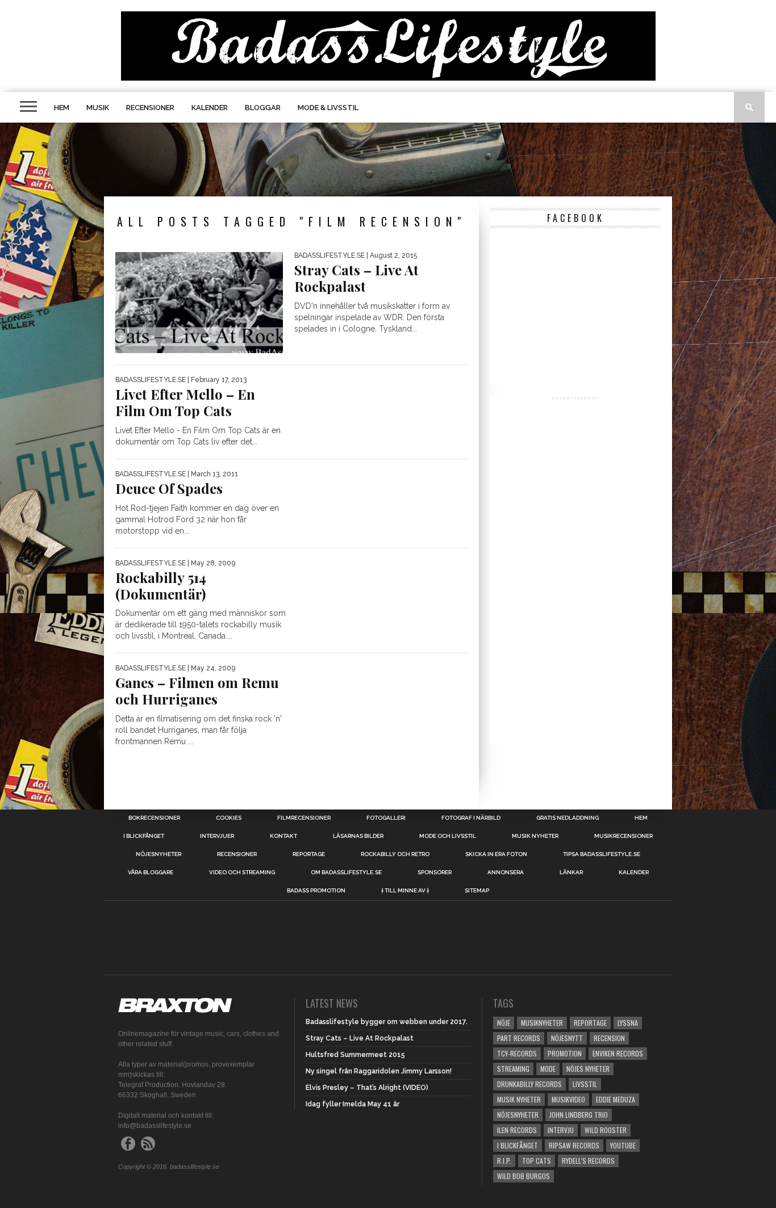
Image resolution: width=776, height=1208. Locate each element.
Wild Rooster (606, 1130)
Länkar (571, 872)
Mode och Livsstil (447, 836)
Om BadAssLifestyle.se (346, 872)
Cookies (228, 818)
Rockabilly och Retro (395, 854)
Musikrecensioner (623, 836)
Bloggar (263, 107)
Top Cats (536, 1160)
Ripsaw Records (574, 1145)
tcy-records (517, 1053)
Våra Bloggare (150, 872)
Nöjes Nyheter (588, 1068)
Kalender (209, 107)
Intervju (561, 1130)
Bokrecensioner (154, 818)
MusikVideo (568, 1099)
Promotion (565, 1053)
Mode (548, 1068)
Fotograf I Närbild (470, 818)
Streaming (513, 1068)
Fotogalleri (386, 818)
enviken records (618, 1053)
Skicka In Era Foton (496, 854)
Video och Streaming (242, 872)
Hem (61, 107)
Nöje (503, 1022)
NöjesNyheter (518, 1114)
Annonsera (505, 872)
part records (518, 1038)
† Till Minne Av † (405, 891)
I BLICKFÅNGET (143, 836)
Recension (609, 1038)
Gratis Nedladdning (567, 818)
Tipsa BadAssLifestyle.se (601, 854)
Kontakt (283, 836)
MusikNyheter (542, 1022)
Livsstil (585, 1084)
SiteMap (477, 891)
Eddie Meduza (615, 1099)
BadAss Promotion (316, 891)
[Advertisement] (388, 159)
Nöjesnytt (567, 1038)
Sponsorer (435, 872)
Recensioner (150, 107)
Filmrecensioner (304, 818)
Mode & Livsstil (328, 107)
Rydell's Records (588, 1160)
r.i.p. (504, 1160)
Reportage (309, 854)
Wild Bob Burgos (523, 1176)
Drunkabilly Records (529, 1084)
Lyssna (628, 1022)
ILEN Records (517, 1130)
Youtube (623, 1145)
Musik (97, 107)
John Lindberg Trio (578, 1114)
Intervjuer (217, 836)
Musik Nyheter (535, 836)
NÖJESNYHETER (158, 854)
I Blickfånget (517, 1145)
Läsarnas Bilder (358, 836)
